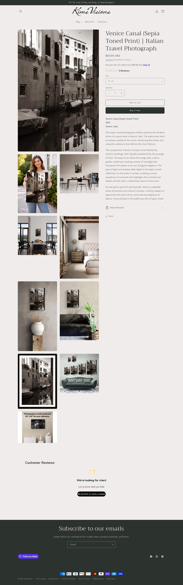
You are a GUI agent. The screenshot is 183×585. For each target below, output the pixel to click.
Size (107, 76)
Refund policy (54, 578)
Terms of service (84, 578)
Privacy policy (41, 578)
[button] (21, 11)
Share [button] (110, 216)
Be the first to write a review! (91, 494)
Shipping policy (98, 578)
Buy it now (135, 110)
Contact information (68, 578)
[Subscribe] (112, 544)
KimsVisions (28, 579)
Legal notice (111, 578)
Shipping (109, 60)
